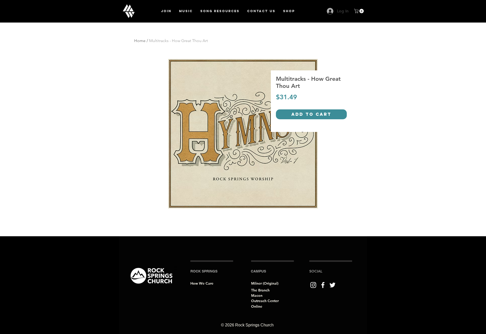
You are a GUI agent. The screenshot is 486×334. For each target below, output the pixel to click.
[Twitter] (332, 285)
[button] (359, 11)
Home (140, 40)
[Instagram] (313, 285)
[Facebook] (323, 285)
